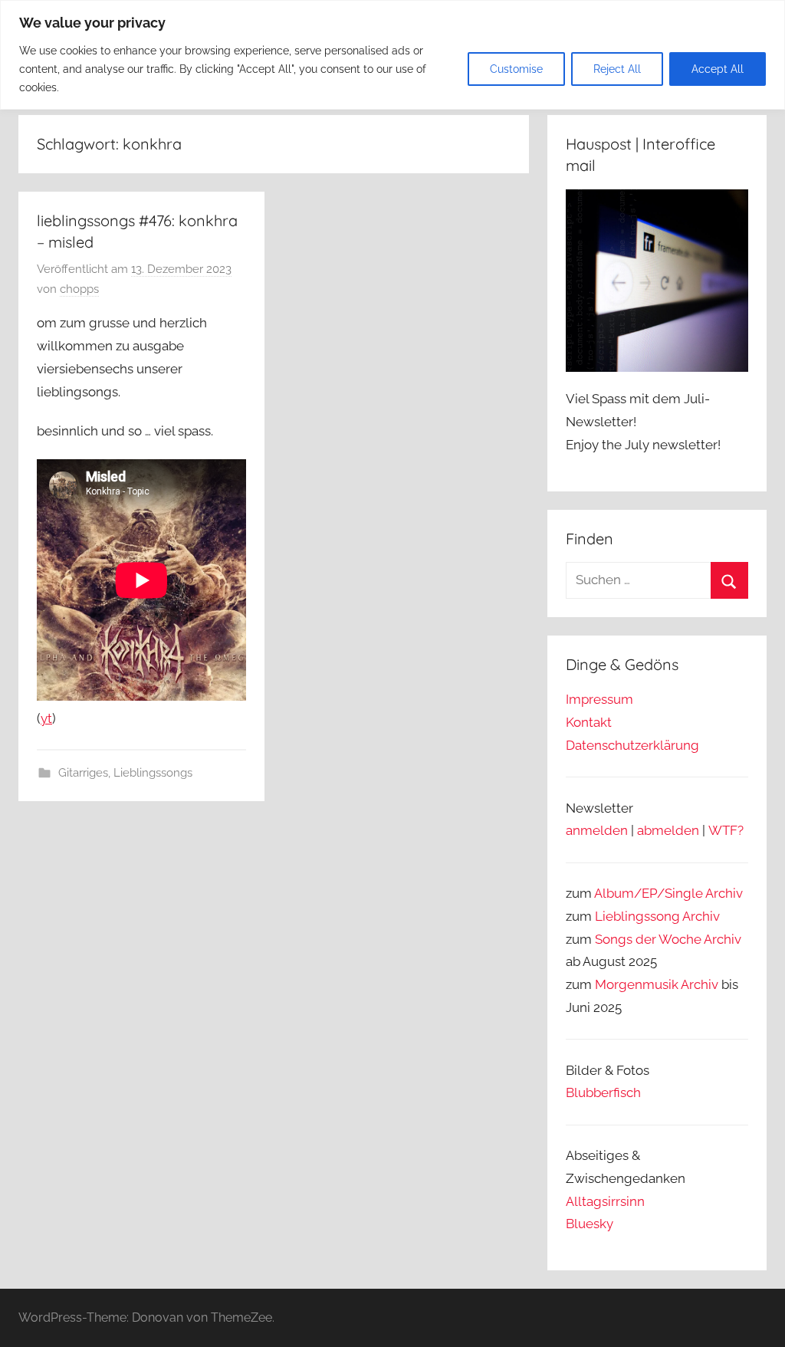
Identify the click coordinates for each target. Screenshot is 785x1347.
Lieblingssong (637, 916)
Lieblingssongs (152, 773)
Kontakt (589, 722)
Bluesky (589, 1223)
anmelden (597, 830)
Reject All (617, 69)
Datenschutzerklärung (632, 745)
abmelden (668, 830)
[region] (392, 55)
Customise (516, 69)
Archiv (701, 916)
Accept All (717, 69)
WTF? (726, 830)
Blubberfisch (603, 1092)
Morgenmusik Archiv (656, 984)
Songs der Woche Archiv (668, 939)
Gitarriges (83, 773)
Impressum (599, 699)
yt (46, 718)
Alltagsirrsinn (605, 1201)
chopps (79, 289)
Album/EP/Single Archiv (668, 893)
